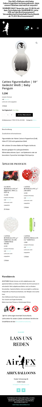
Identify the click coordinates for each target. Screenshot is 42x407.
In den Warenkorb (24, 115)
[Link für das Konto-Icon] (32, 28)
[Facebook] (18, 390)
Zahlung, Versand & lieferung (20, 401)
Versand (6, 99)
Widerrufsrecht (21, 402)
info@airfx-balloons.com (21, 384)
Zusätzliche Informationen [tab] (11, 133)
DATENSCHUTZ (23, 399)
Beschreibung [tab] (7, 129)
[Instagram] (23, 390)
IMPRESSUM (12, 399)
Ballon (34, 120)
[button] (36, 43)
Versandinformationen (23, 321)
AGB (31, 399)
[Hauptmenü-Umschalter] (38, 28)
